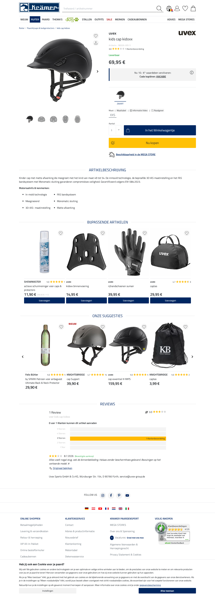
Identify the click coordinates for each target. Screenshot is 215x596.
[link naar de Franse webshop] (107, 508)
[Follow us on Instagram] (103, 495)
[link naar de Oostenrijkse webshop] (94, 508)
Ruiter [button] (35, 19)
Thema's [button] (57, 19)
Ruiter (22, 28)
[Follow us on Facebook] (111, 495)
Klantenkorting (73, 544)
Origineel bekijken (62, 468)
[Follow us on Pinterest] (119, 495)
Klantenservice (75, 518)
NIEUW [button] (24, 19)
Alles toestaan (167, 590)
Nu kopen (152, 142)
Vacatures (127, 537)
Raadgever (159, 110)
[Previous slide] (21, 71)
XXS (112, 115)
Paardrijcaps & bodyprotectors (40, 28)
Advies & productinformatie (80, 531)
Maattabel (121, 110)
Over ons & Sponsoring (122, 531)
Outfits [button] (99, 19)
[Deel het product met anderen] (96, 43)
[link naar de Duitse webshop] (87, 508)
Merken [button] (120, 19)
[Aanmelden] (177, 8)
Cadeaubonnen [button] (137, 19)
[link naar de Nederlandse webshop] (114, 508)
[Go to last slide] (22, 357)
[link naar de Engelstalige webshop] (121, 508)
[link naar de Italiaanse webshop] (127, 508)
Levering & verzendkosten (34, 531)
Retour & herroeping (31, 537)
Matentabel (71, 550)
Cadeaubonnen (28, 556)
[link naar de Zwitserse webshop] (100, 508)
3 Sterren (61, 438)
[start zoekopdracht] (160, 8)
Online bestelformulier (32, 550)
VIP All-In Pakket (29, 544)
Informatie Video (140, 110)
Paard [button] (46, 19)
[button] (72, 19)
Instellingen (47, 590)
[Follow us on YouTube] (127, 495)
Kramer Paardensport (124, 518)
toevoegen (44, 300)
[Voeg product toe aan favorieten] (96, 36)
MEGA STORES (186, 19)
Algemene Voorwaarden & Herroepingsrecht (124, 546)
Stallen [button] (87, 19)
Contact (69, 525)
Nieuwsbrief (71, 537)
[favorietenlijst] (185, 8)
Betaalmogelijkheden (31, 525)
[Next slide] (97, 71)
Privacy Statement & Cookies (125, 554)
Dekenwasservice (74, 556)
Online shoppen (30, 518)
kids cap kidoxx (63, 28)
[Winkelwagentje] (193, 8)
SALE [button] (109, 19)
